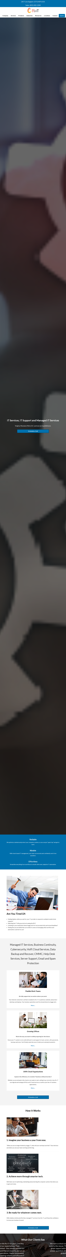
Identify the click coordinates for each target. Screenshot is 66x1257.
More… (33, 1005)
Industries (30, 15)
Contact (55, 15)
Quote (62, 15)
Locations (47, 15)
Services (13, 15)
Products (21, 15)
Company (5, 15)
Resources (38, 15)
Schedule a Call (33, 431)
